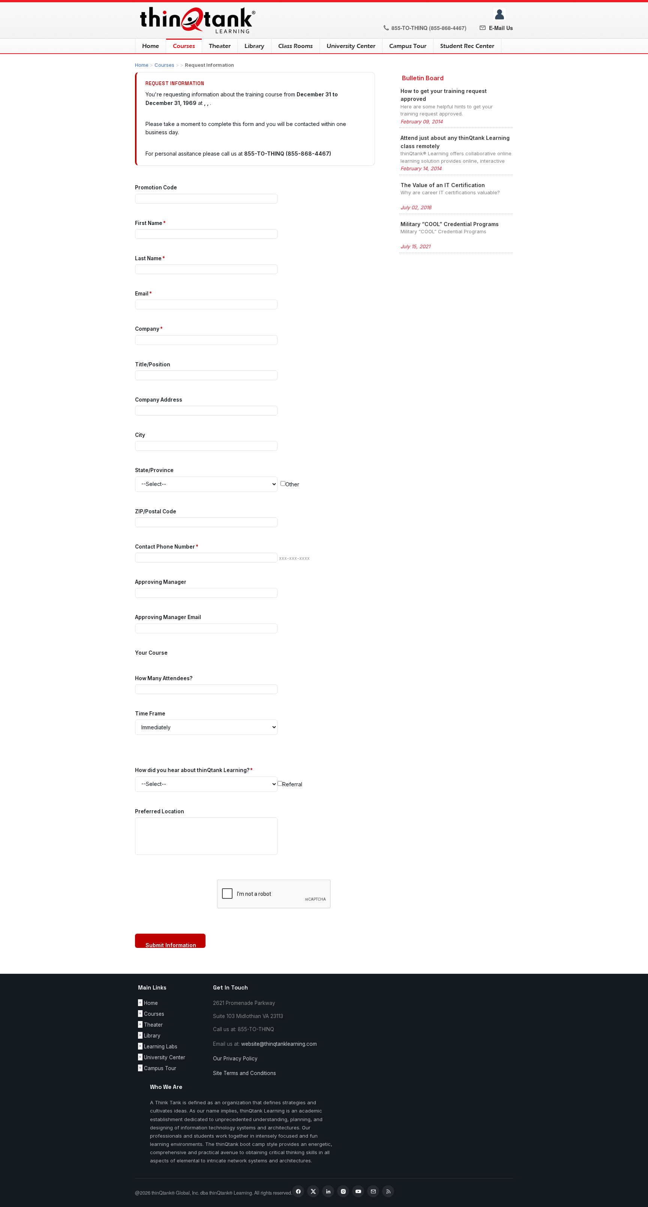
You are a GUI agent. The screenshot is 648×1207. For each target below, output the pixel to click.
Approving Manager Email (168, 617)
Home (150, 46)
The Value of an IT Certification (442, 185)
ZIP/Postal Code (155, 511)
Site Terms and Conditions (244, 1073)
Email (143, 294)
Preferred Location (159, 811)
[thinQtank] (196, 19)
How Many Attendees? (163, 678)
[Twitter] (313, 1191)
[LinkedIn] (328, 1191)
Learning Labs (160, 1047)
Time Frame (150, 714)
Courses (180, 46)
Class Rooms (295, 46)
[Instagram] (343, 1191)
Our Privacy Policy (235, 1059)
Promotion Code (156, 187)
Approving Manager (160, 582)
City (140, 435)
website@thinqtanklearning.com (279, 1044)
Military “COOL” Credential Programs (449, 224)
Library (254, 46)
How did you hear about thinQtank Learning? (194, 770)
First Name (150, 223)
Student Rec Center (467, 46)
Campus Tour (407, 46)
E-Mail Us (501, 27)
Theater (220, 46)
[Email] (373, 1191)
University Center (351, 46)
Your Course (151, 653)
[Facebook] (298, 1191)
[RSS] (388, 1191)
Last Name (150, 258)
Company (149, 329)
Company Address (158, 400)
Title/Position (152, 364)
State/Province (154, 470)
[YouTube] (358, 1191)
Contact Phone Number (166, 547)
